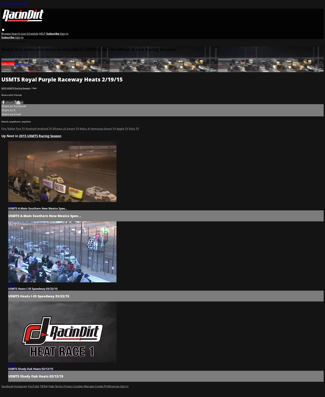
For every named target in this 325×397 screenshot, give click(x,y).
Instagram (20, 386)
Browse (6, 34)
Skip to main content (14, 3)
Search (16, 34)
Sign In (19, 37)
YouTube (33, 386)
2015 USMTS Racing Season (16, 88)
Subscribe (8, 64)
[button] (3, 30)
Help (51, 386)
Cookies (78, 386)
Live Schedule (29, 34)
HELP (42, 34)
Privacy (68, 386)
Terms (59, 386)
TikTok (44, 386)
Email (19, 102)
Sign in (64, 34)
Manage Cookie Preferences (102, 386)
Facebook (7, 102)
